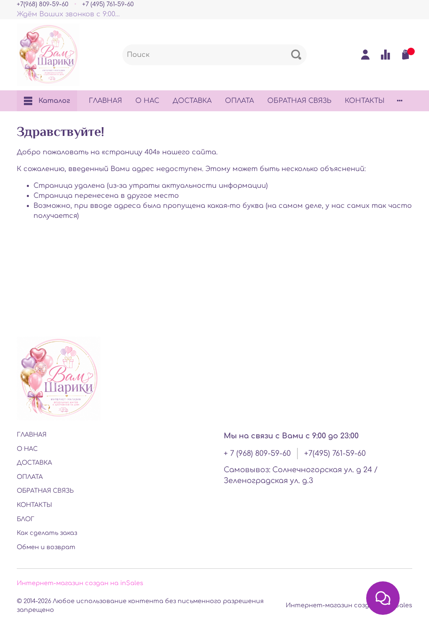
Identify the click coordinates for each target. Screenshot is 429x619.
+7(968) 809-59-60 (42, 4)
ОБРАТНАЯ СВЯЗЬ (299, 101)
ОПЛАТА (239, 101)
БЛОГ (25, 519)
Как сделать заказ (47, 532)
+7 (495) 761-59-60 (108, 4)
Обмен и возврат (46, 547)
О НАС (147, 101)
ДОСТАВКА (192, 101)
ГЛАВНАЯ (105, 101)
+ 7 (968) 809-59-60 (257, 453)
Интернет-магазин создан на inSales (80, 583)
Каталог (54, 101)
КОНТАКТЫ (365, 101)
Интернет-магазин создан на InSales (349, 605)
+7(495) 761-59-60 (335, 453)
